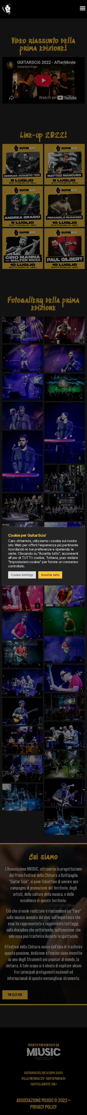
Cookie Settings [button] (22, 575)
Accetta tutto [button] (50, 575)
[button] (82, 8)
